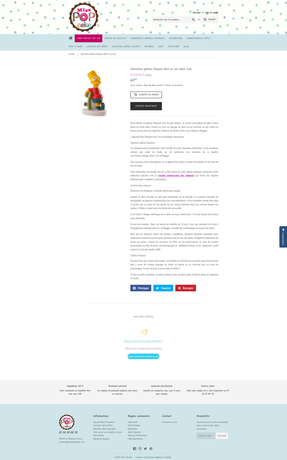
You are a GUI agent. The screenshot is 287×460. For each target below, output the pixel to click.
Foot (160, 46)
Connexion (197, 12)
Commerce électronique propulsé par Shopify (153, 457)
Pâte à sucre (76, 46)
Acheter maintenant (146, 106)
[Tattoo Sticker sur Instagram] (140, 449)
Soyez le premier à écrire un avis (143, 356)
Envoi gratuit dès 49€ (88, 38)
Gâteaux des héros (97, 46)
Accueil (71, 54)
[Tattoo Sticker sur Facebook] (134, 449)
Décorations (175, 38)
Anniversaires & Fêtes (198, 38)
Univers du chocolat (115, 38)
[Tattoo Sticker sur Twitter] (145, 449)
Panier (211, 19)
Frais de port (149, 85)
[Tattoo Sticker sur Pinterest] (150, 449)
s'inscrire (221, 435)
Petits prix (173, 46)
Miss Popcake (126, 457)
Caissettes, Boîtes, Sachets (126, 46)
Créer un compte (211, 12)
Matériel (149, 46)
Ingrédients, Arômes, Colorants (148, 38)
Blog (186, 46)
